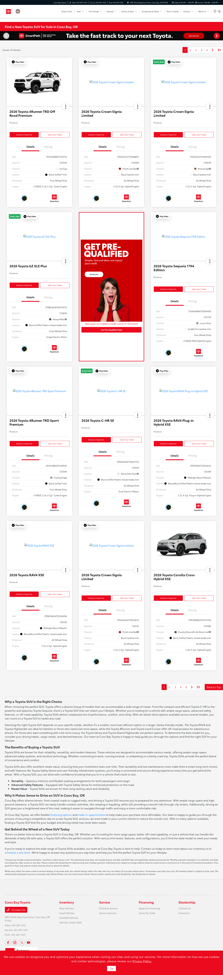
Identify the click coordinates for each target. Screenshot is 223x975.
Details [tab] (30, 146)
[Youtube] (28, 942)
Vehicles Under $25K (70, 922)
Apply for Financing (149, 908)
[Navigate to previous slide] (2, 35)
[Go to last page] (219, 50)
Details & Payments (24, 134)
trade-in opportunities (91, 814)
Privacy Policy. (142, 961)
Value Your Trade (55, 134)
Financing (146, 902)
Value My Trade (147, 913)
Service (104, 902)
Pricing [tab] (48, 146)
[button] (18, 62)
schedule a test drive (17, 852)
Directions (184, 913)
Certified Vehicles (68, 917)
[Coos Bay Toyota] (13, 11)
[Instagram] (15, 942)
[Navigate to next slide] (220, 35)
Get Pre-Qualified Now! (111, 329)
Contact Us (18, 910)
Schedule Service (108, 908)
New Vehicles (66, 908)
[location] (128, 2)
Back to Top (214, 687)
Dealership (187, 902)
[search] (219, 11)
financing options (61, 814)
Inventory (66, 902)
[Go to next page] (213, 50)
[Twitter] (21, 942)
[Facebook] (8, 942)
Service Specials (107, 913)
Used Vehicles (67, 913)
